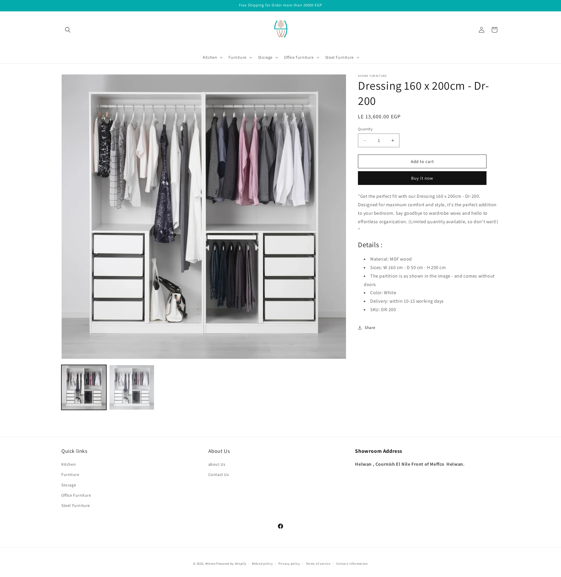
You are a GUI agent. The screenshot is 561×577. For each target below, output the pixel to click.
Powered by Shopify (231, 564)
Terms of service (318, 563)
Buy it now (422, 178)
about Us (217, 464)
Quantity (365, 129)
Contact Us (218, 474)
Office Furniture (76, 495)
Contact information (352, 563)
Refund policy (262, 563)
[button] (67, 29)
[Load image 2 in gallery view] (131, 387)
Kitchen (68, 464)
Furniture (70, 474)
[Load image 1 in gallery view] (83, 387)
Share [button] (370, 327)
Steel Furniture (75, 505)
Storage (68, 485)
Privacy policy (289, 563)
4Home (210, 564)
